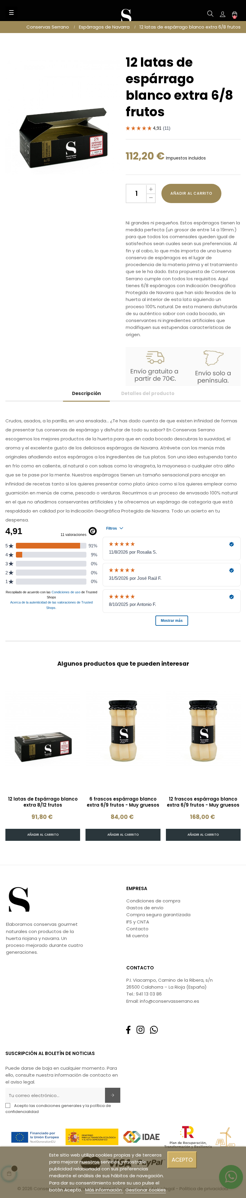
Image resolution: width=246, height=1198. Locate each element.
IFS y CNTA (137, 922)
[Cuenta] (223, 14)
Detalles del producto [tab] (147, 393)
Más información (104, 1190)
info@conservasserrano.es (169, 1001)
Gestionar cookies (145, 1190)
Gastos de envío (145, 908)
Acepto (182, 1159)
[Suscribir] (112, 1095)
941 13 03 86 (149, 994)
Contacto (137, 929)
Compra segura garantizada (158, 914)
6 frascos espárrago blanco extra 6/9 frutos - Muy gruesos (123, 802)
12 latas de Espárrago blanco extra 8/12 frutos (43, 802)
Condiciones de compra (153, 901)
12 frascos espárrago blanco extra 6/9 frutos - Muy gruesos (203, 802)
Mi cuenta (137, 935)
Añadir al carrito (191, 193)
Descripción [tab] (86, 393)
